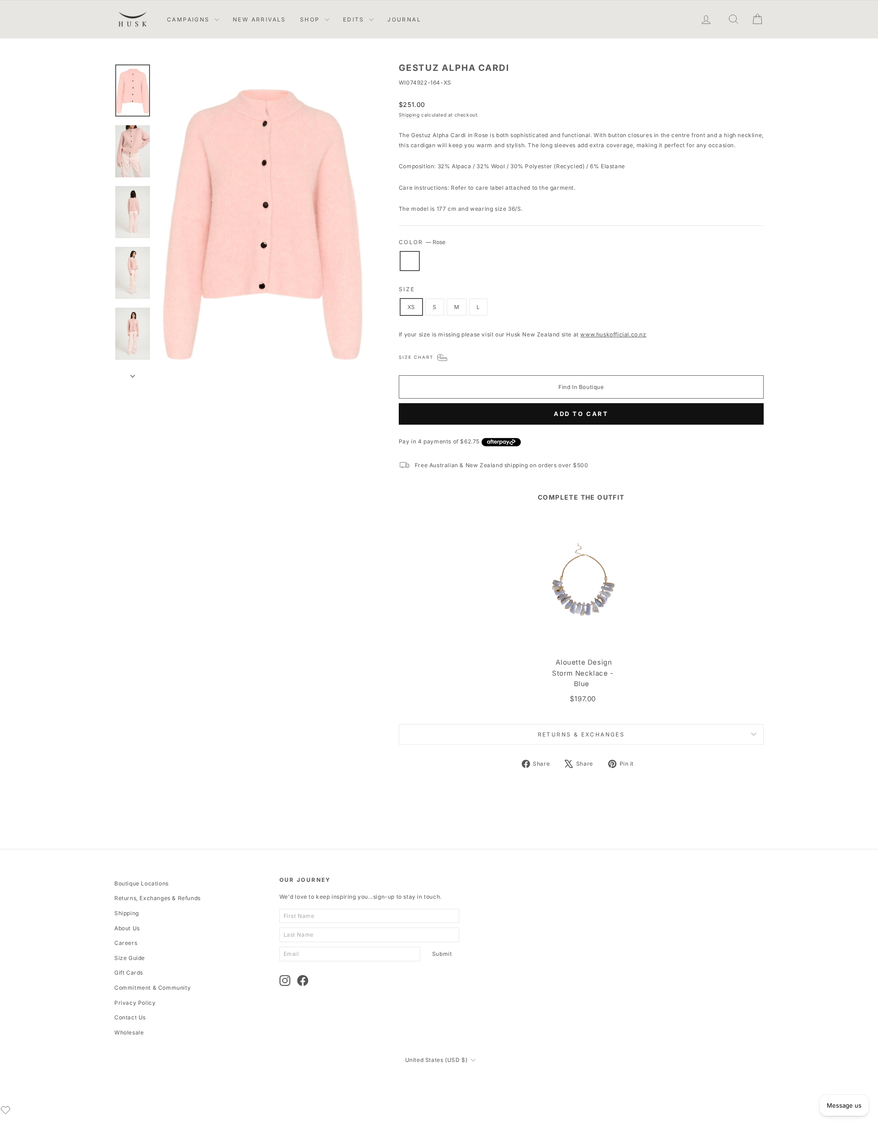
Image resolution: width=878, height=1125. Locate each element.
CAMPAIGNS (189, 19)
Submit (442, 953)
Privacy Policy (134, 1002)
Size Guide (129, 957)
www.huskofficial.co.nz (613, 334)
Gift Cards (128, 972)
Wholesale (129, 1032)
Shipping (409, 114)
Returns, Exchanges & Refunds (157, 898)
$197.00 (583, 698)
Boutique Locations (141, 883)
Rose (410, 261)
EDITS (355, 19)
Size (407, 289)
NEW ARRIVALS (259, 19)
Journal (404, 19)
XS (411, 307)
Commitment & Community (152, 987)
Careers (125, 942)
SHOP (311, 19)
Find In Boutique (581, 387)
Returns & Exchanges (581, 734)
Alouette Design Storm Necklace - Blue (583, 673)
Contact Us (130, 1017)
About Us (127, 928)
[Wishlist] (5, 1109)
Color (422, 242)
